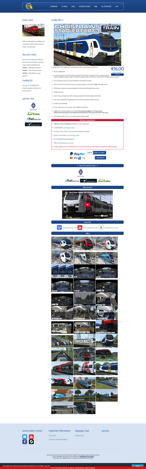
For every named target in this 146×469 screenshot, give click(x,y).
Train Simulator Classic (69, 128)
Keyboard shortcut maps (111, 228)
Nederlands (53, 6)
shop (73, 6)
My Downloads (106, 6)
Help (95, 6)
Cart (116, 6)
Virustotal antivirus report (70, 228)
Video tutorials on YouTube (90, 228)
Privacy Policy (52, 435)
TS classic (64, 6)
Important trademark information (58, 439)
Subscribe (25, 85)
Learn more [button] (47, 466)
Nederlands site (79, 435)
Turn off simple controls (72, 135)
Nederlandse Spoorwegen (87, 456)
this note (69, 116)
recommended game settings (65, 143)
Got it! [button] (137, 466)
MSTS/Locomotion (84, 6)
